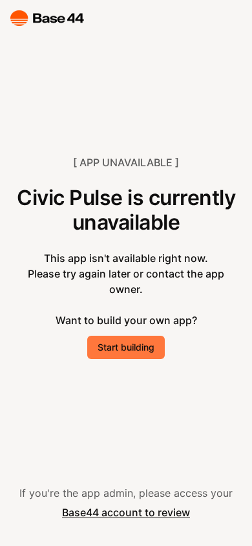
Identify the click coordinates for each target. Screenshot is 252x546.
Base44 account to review (126, 512)
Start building (126, 347)
